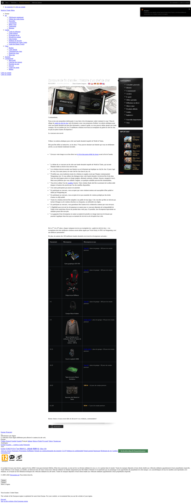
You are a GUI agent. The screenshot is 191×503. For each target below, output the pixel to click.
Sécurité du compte (15, 37)
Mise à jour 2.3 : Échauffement (137, 159)
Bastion (11, 48)
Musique (11, 28)
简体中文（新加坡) (26, 449)
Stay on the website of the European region (14, 501)
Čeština (3, 441)
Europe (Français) (6, 432)
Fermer (189, 9)
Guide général (13, 33)
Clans (6, 46)
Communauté (9, 58)
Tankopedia (12, 26)
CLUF (64, 451)
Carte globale (13, 49)
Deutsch (8, 441)
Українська (57, 441)
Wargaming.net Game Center (18, 42)
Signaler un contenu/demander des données (47, 451)
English (13, 441)
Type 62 (86, 365)
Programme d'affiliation (26, 451)
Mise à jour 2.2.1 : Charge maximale (136, 167)
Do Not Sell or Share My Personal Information (133, 451)
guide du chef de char (61, 123)
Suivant (57, 426)
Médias (11, 69)
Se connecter (174, 2)
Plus (121, 172)
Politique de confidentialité (74, 451)
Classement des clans (15, 51)
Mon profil (12, 60)
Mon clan (12, 55)
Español (19, 441)
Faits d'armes (13, 39)
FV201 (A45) (87, 320)
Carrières (115, 451)
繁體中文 (36, 449)
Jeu (6, 15)
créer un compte (184, 2)
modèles (70, 183)
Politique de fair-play (15, 40)
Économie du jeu (14, 35)
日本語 (8, 449)
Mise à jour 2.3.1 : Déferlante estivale (136, 153)
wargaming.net (5, 453)
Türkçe (50, 441)
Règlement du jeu (106, 451)
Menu (13, 10)
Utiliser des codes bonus (16, 19)
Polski (40, 441)
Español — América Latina (14, 445)
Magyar (35, 441)
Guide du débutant (14, 31)
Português (26, 445)
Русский (45, 441)
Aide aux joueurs (6, 451)
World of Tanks (6, 10)
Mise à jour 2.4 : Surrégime (136, 138)
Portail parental (88, 451)
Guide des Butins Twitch (16, 44)
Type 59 (86, 248)
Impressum (96, 451)
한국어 (13, 449)
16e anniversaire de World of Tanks (136, 146)
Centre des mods (14, 67)
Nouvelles (12, 21)
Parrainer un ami (14, 64)
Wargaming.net (14, 475)
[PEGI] (12, 464)
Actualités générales (63, 83)
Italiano (30, 441)
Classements (13, 23)
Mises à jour (12, 24)
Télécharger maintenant (16, 17)
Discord (11, 66)
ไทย (17, 449)
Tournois (7, 57)
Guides (7, 30)
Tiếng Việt (43, 449)
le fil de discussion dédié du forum (88, 154)
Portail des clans (14, 53)
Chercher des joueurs (15, 62)
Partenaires (15, 451)
